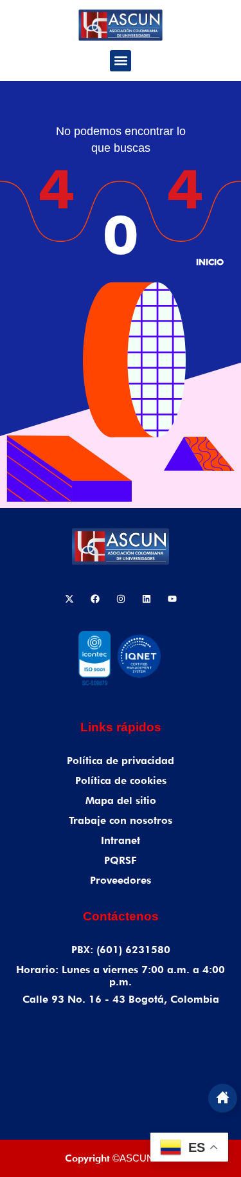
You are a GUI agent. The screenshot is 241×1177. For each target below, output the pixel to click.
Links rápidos (120, 727)
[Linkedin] (147, 599)
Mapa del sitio (120, 800)
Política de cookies (120, 780)
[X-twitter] (69, 599)
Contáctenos (121, 916)
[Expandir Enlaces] (222, 1098)
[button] (120, 60)
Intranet (120, 840)
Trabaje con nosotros (120, 820)
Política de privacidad (120, 760)
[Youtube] (172, 599)
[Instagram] (121, 599)
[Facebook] (95, 599)
